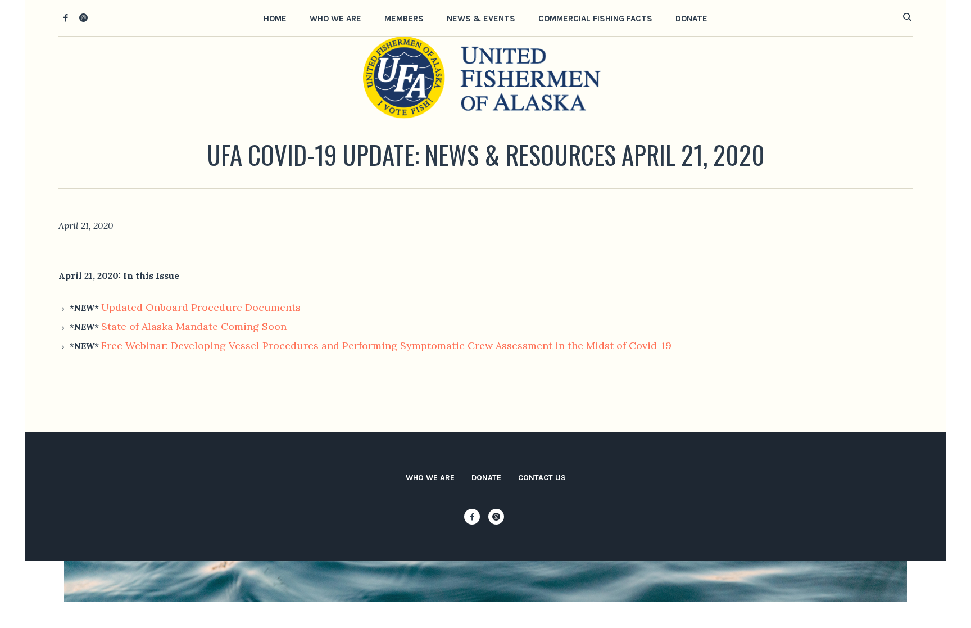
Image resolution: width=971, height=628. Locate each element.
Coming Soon (252, 326)
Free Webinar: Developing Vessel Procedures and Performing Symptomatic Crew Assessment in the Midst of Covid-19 (386, 345)
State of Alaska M (143, 326)
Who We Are (430, 477)
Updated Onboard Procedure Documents (201, 307)
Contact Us (542, 477)
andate (201, 326)
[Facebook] (65, 17)
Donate (486, 477)
